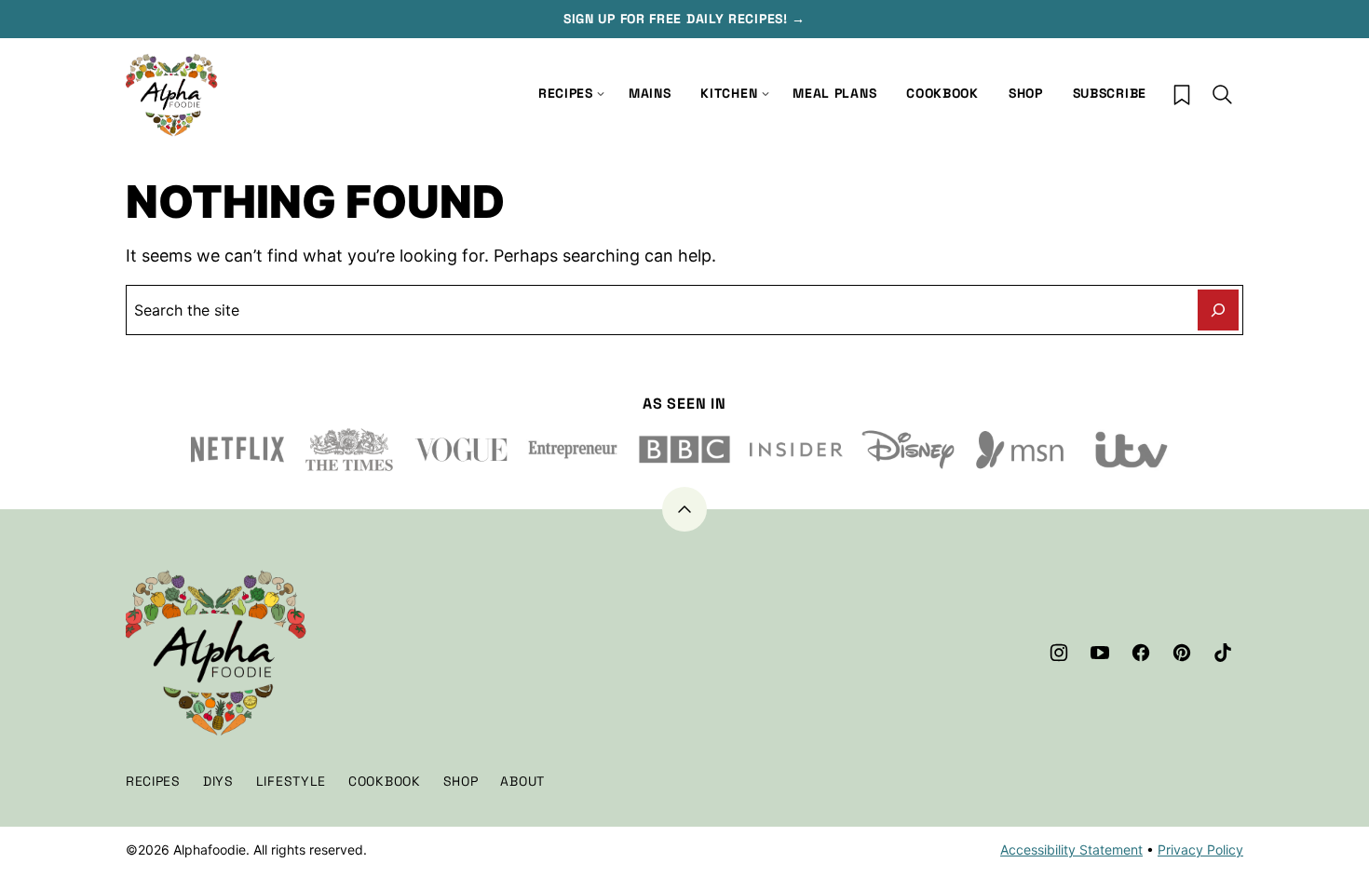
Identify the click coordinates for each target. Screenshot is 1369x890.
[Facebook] (1140, 652)
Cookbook (942, 93)
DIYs (218, 781)
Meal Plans (834, 93)
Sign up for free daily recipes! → (684, 18)
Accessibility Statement (1071, 849)
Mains (650, 93)
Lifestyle (291, 781)
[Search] (1222, 94)
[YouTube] (1099, 652)
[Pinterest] (1181, 652)
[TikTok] (1222, 652)
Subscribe (1109, 93)
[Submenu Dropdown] (765, 94)
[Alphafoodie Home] (172, 95)
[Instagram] (1058, 652)
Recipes (565, 93)
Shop (1026, 93)
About (522, 781)
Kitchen (728, 93)
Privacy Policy (1200, 849)
